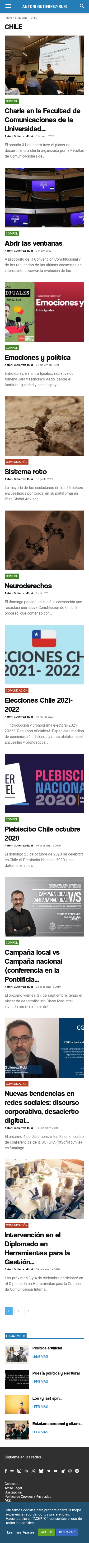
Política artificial (47, 1347)
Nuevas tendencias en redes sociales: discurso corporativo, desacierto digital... (42, 1107)
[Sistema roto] (44, 426)
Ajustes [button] (29, 1532)
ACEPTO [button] (46, 1532)
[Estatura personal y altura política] (17, 1430)
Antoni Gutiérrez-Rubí (19, 136)
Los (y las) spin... (47, 1398)
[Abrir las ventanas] (44, 197)
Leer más (14, 1532)
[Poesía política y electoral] (17, 1379)
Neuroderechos (28, 585)
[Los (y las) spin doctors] (17, 1404)
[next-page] (28, 1311)
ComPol (12, 101)
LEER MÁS (40, 1356)
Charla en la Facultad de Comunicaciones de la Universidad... (42, 119)
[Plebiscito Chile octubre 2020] (44, 783)
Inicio (8, 17)
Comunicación (16, 462)
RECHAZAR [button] (67, 1532)
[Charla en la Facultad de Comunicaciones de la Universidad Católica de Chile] (44, 65)
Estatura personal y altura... (58, 1423)
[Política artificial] (17, 1354)
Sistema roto (26, 471)
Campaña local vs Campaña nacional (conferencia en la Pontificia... (33, 965)
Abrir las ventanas (33, 243)
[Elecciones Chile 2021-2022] (44, 654)
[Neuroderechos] (44, 540)
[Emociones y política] (44, 312)
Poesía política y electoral (56, 1373)
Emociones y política (38, 357)
